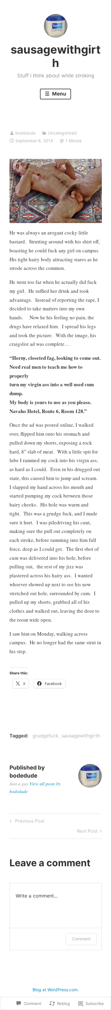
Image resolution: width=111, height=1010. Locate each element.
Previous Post (26, 822)
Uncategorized (62, 132)
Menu (58, 94)
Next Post (87, 832)
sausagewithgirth (56, 56)
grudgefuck (45, 736)
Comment (81, 938)
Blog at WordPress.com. (56, 989)
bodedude (25, 132)
